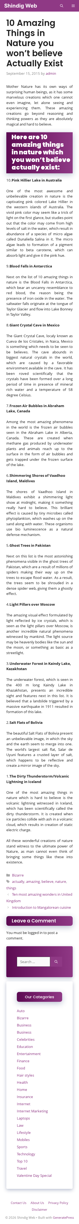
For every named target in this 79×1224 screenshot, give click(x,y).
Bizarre (18, 875)
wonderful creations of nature (47, 840)
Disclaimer (39, 1209)
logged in (35, 932)
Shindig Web (20, 6)
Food (21, 1068)
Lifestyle (24, 1132)
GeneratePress (63, 1217)
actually (18, 881)
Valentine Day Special (34, 1175)
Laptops (23, 1118)
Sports (22, 1146)
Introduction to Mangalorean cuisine (41, 907)
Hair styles (25, 1075)
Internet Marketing (32, 1111)
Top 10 (22, 1161)
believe (48, 881)
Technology (26, 1154)
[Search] (56, 962)
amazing (33, 881)
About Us (37, 1203)
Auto (21, 1010)
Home (22, 1089)
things (11, 888)
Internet (23, 1103)
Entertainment (29, 1053)
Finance (23, 1060)
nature (60, 881)
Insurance (25, 1096)
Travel (22, 1168)
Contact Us (18, 1203)
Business (24, 1025)
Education (25, 1046)
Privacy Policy (58, 1203)
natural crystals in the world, (46, 357)
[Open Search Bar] (61, 6)
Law (20, 1125)
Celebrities (26, 1039)
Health (22, 1082)
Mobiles (23, 1139)
